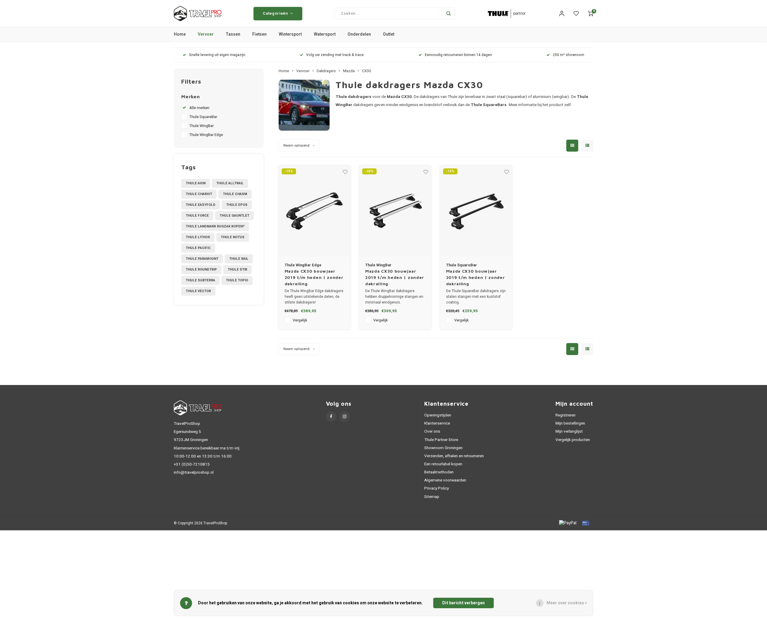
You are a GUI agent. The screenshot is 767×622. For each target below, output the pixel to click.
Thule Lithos (198, 237)
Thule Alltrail (230, 183)
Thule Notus (232, 237)
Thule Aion (196, 183)
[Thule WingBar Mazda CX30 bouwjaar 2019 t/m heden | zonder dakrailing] (395, 210)
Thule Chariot (199, 194)
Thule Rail (238, 258)
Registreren (565, 415)
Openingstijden (437, 415)
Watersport (325, 34)
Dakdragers (326, 71)
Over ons (432, 431)
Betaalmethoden (439, 472)
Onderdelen (359, 34)
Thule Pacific (198, 247)
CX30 (366, 71)
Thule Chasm (235, 194)
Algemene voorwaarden (445, 480)
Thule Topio (237, 280)
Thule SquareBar (203, 117)
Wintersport (290, 34)
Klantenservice (437, 423)
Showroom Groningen (443, 448)
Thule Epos (236, 204)
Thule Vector (198, 291)
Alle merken (199, 108)
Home (180, 34)
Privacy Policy (436, 488)
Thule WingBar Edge (206, 135)
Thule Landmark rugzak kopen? (215, 226)
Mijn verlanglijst (569, 431)
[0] (590, 13)
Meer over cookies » (566, 603)
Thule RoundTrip (201, 269)
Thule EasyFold (200, 204)
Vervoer (206, 34)
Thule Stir (237, 269)
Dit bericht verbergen (463, 603)
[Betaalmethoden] (567, 523)
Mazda (349, 71)
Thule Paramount (202, 258)
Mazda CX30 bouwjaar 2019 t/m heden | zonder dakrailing (314, 277)
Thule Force (197, 215)
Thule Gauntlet (234, 215)
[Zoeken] (449, 13)
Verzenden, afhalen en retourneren (454, 456)
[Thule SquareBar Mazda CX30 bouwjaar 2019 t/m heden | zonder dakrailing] (476, 210)
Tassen (233, 34)
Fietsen (259, 34)
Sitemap (431, 497)
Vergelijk (300, 320)
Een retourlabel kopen (443, 464)
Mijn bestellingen (570, 423)
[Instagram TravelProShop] (344, 416)
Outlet (388, 34)
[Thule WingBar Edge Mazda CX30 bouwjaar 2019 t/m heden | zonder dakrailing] (315, 210)
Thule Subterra (200, 280)
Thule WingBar (201, 126)
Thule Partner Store (441, 440)
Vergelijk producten (572, 440)
